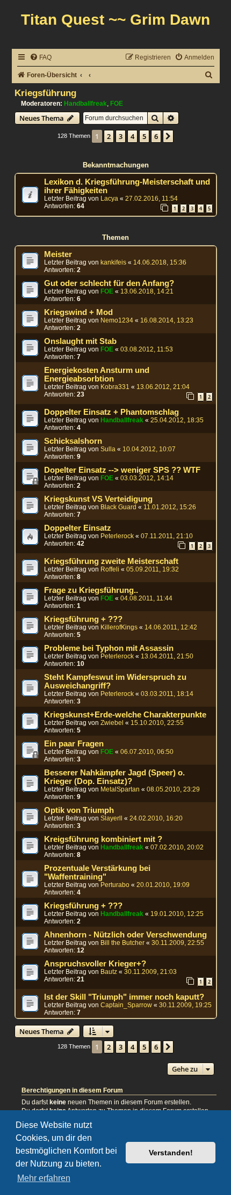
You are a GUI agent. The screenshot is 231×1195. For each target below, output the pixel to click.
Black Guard (118, 507)
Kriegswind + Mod (78, 312)
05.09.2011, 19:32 (152, 569)
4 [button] (132, 136)
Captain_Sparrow (126, 1005)
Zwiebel (112, 723)
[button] (168, 136)
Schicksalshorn (73, 441)
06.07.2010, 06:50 (147, 752)
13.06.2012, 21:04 (163, 387)
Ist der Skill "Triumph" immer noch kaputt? (124, 997)
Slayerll (111, 818)
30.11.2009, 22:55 (177, 943)
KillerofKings (119, 627)
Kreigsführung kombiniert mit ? (103, 839)
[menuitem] (41, 57)
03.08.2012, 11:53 (146, 349)
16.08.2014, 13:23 (166, 320)
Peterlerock (117, 536)
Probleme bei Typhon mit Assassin (109, 648)
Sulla (108, 449)
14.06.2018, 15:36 (159, 262)
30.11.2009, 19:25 (185, 1005)
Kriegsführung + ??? (83, 619)
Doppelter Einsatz (77, 528)
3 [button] (120, 136)
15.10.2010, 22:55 (157, 723)
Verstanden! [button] (171, 1152)
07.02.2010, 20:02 (177, 847)
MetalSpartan (120, 789)
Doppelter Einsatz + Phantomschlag (111, 412)
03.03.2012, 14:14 (147, 478)
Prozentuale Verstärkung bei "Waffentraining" (97, 872)
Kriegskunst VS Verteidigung (98, 499)
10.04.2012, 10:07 (149, 449)
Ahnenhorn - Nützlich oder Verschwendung (125, 934)
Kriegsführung (45, 93)
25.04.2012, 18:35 (177, 420)
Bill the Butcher (122, 943)
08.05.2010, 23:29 (173, 789)
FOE (116, 103)
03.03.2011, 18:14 (167, 694)
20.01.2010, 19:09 (163, 885)
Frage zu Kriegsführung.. (91, 590)
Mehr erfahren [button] (43, 1178)
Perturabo (114, 885)
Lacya (109, 198)
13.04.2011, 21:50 (167, 656)
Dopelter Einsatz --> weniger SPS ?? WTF (122, 470)
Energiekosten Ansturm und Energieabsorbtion (96, 374)
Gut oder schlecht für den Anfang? (109, 283)
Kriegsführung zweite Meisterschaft (111, 561)
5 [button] (144, 136)
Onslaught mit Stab (80, 341)
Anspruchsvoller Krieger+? (95, 963)
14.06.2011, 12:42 (171, 627)
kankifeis (113, 262)
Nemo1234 (116, 320)
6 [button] (156, 136)
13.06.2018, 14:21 (147, 291)
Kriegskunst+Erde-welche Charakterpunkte (125, 714)
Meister (58, 254)
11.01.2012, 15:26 (169, 507)
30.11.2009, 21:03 (150, 972)
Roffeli (109, 569)
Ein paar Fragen (74, 743)
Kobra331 (114, 387)
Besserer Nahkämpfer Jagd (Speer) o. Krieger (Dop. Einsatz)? (114, 777)
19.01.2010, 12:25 (177, 914)
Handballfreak (85, 103)
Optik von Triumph (79, 810)
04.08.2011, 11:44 (146, 598)
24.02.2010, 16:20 (156, 818)
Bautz (108, 972)
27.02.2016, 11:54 (151, 198)
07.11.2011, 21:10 (167, 536)
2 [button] (109, 136)
